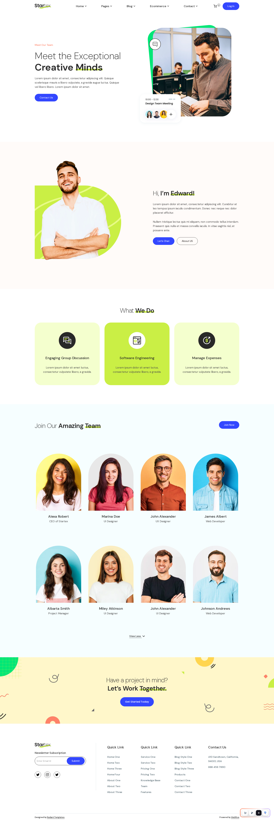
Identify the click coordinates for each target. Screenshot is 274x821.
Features (146, 792)
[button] (81, 6)
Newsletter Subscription (50, 753)
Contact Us (46, 97)
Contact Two (182, 786)
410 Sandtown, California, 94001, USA (223, 759)
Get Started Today (137, 702)
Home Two (113, 762)
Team (144, 786)
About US (187, 241)
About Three (114, 792)
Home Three (114, 768)
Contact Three (183, 792)
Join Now (229, 425)
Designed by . (50, 817)
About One (113, 780)
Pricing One (148, 768)
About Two (113, 786)
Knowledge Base (150, 780)
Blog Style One (183, 757)
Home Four (113, 774)
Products (180, 774)
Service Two (148, 762)
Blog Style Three (184, 768)
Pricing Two (148, 774)
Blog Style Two (183, 762)
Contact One (182, 780)
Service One (148, 757)
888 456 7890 (216, 767)
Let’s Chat (164, 241)
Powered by (229, 817)
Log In (231, 6)
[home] (52, 6)
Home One (113, 757)
